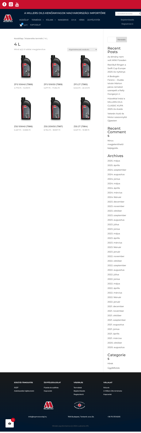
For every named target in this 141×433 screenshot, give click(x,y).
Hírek (110, 363)
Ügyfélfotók (114, 368)
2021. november (116, 311)
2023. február (114, 247)
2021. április (113, 333)
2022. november (116, 256)
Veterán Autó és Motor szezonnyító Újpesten (117, 117)
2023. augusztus (116, 220)
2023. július (113, 224)
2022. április (114, 288)
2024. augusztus (116, 174)
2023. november (116, 206)
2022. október (115, 261)
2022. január (114, 301)
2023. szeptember (117, 215)
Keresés (121, 39)
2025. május (114, 160)
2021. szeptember (117, 320)
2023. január (114, 251)
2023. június (114, 229)
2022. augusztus (116, 270)
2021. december (116, 306)
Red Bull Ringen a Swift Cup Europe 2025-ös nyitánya (117, 68)
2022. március (115, 292)
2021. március (115, 338)
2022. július (113, 274)
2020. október (115, 342)
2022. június (114, 279)
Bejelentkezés (127, 20)
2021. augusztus (116, 324)
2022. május (114, 283)
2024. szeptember (117, 170)
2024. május (114, 183)
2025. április (114, 165)
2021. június (114, 329)
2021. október (114, 315)
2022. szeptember (117, 265)
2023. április (114, 238)
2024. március (115, 192)
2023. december (116, 201)
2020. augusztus (116, 347)
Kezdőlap (18, 38)
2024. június (114, 179)
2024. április (114, 188)
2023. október (115, 210)
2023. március (115, 242)
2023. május (114, 233)
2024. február (114, 197)
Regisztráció (127, 24)
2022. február (114, 297)
